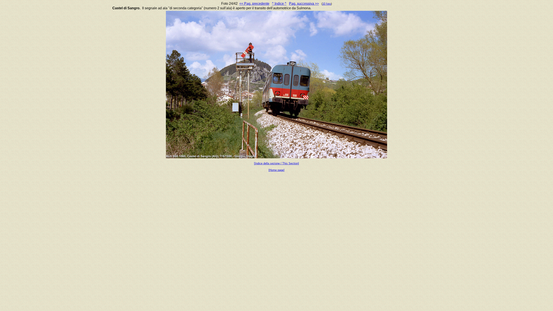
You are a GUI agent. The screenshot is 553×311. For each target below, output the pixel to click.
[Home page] (276, 170)
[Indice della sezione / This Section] (276, 163)
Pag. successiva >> (304, 3)
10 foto (326, 3)
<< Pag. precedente (254, 3)
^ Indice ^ (279, 3)
